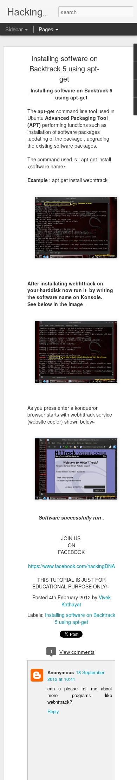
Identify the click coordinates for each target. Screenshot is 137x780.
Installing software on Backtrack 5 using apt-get (64, 68)
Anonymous (60, 672)
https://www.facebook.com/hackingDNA (71, 565)
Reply (53, 711)
